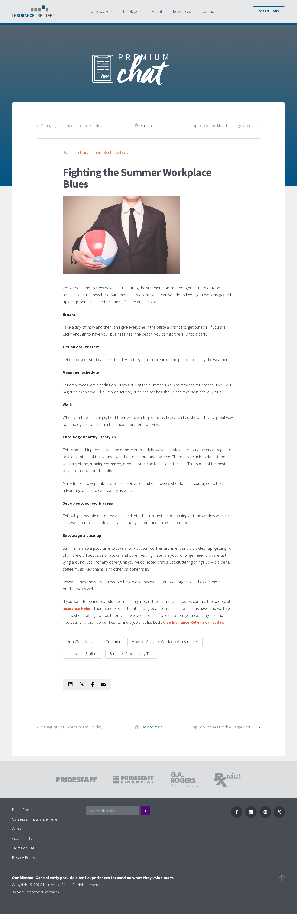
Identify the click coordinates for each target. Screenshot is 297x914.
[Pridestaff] (33, 11)
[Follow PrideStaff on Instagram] (265, 816)
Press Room (22, 809)
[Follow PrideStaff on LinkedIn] (251, 816)
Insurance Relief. (78, 608)
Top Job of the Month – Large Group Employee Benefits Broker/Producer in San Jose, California (224, 125)
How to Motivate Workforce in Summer (165, 641)
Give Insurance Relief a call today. (193, 622)
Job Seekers (102, 11)
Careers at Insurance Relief (35, 819)
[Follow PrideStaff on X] (279, 816)
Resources (182, 11)
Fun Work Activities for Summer (93, 641)
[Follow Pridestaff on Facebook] (236, 816)
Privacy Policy (23, 857)
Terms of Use (23, 848)
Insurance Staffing (82, 653)
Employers (132, 11)
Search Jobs (269, 11)
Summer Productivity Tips (131, 653)
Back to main (151, 125)
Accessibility (22, 838)
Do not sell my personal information (35, 892)
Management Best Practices (104, 152)
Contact (208, 11)
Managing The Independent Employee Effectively (73, 125)
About (157, 11)
